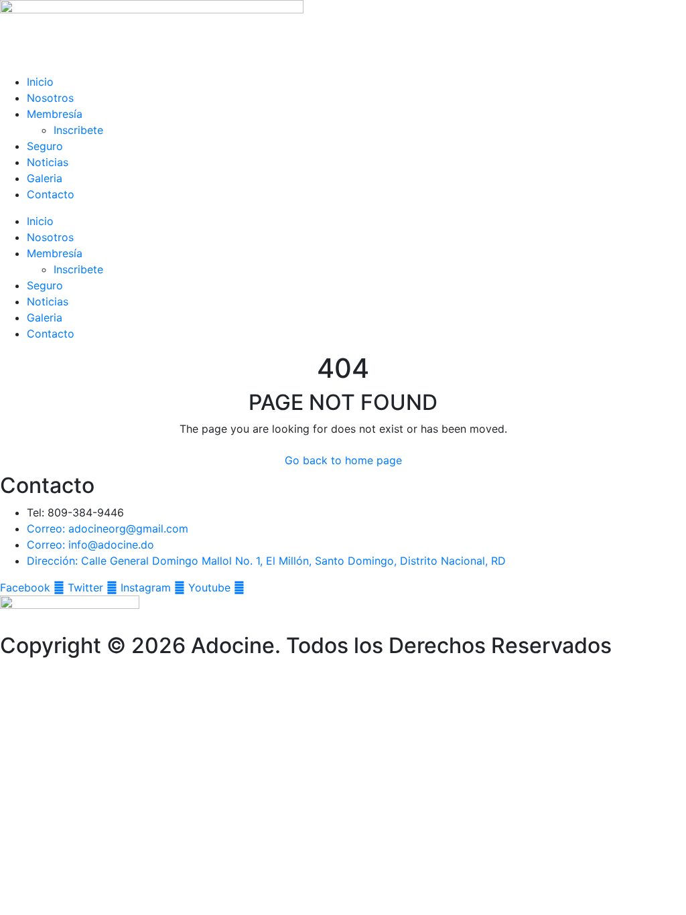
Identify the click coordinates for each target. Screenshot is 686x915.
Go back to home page (343, 460)
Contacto (50, 194)
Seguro (45, 146)
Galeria (44, 178)
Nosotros (50, 97)
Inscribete (78, 130)
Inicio (40, 81)
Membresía (54, 114)
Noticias (47, 162)
